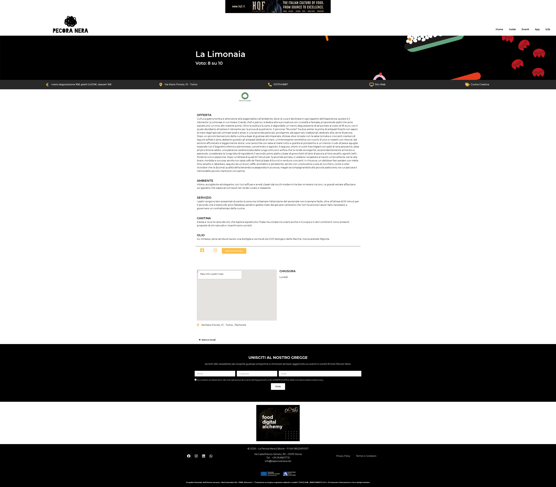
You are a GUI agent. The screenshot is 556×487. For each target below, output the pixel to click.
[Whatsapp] (211, 456)
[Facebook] (188, 456)
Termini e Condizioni (366, 456)
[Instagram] (196, 456)
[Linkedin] (203, 456)
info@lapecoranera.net (278, 461)
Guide (512, 29)
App (537, 29)
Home (499, 29)
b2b (548, 29)
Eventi (525, 29)
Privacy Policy (343, 456)
